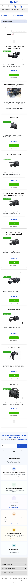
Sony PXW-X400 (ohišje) (14, 154)
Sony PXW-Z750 (14, 384)
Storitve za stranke (7, 560)
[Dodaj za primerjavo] (22, 60)
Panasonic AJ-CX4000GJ (14, 272)
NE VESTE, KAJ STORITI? (7, 573)
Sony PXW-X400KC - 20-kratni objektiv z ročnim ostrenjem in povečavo (14, 233)
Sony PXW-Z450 (14, 117)
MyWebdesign (19, 580)
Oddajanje (23, 9)
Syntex (2, 9)
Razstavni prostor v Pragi (9, 568)
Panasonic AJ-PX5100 (14, 309)
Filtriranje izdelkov (7, 21)
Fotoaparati (7, 9)
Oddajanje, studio (15, 9)
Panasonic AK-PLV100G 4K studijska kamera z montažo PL (14, 47)
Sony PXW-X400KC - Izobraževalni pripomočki (14, 85)
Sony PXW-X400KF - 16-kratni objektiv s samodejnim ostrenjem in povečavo (14, 194)
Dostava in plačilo (7, 564)
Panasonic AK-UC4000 (14, 347)
